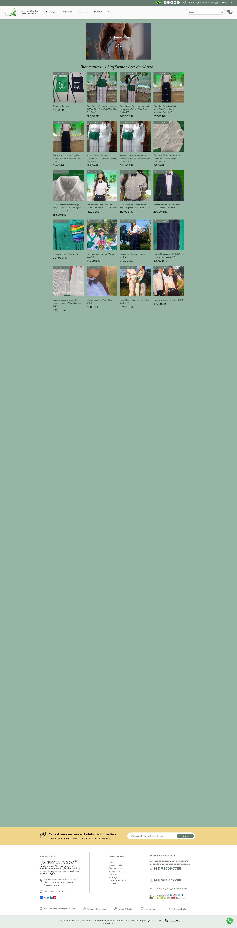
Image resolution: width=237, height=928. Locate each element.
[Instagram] (168, 2)
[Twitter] (171, 2)
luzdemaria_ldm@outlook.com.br (170, 888)
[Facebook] (165, 2)
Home (112, 862)
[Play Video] (118, 44)
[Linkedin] (51, 897)
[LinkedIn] (175, 2)
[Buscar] (222, 11)
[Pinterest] (178, 2)
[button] (228, 11)
